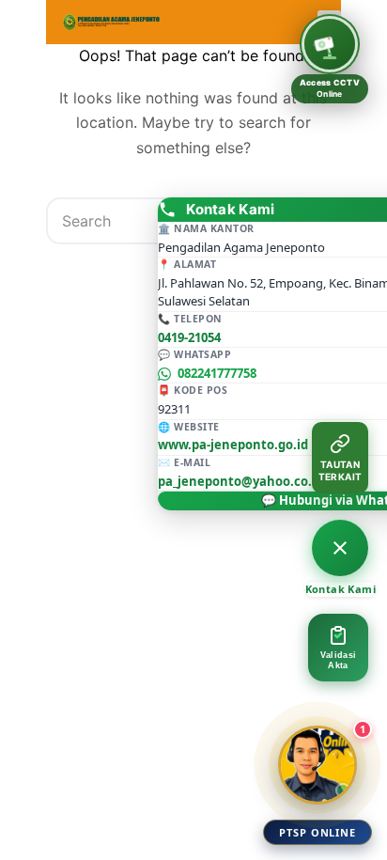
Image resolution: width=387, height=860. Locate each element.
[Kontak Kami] (340, 548)
